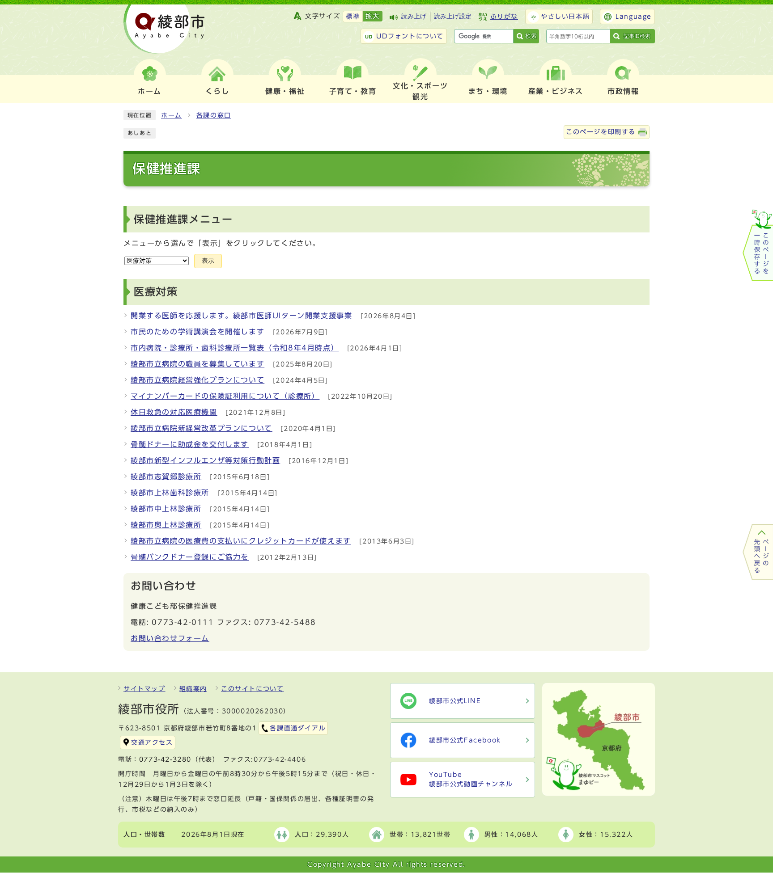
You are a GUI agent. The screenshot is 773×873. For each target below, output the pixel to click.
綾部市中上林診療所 (166, 508)
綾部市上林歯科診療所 (170, 492)
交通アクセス (152, 742)
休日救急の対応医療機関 (174, 412)
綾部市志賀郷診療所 (166, 476)
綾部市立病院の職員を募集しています (197, 363)
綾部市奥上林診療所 (166, 524)
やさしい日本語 (565, 16)
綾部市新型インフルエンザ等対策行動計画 (205, 460)
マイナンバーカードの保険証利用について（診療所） (225, 396)
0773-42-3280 (165, 759)
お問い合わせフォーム (170, 638)
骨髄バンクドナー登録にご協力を (190, 557)
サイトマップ (144, 689)
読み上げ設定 (452, 16)
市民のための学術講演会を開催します (197, 331)
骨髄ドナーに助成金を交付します (190, 444)
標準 (353, 16)
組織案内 (193, 689)
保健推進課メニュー (183, 219)
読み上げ (413, 16)
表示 (208, 260)
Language (634, 16)
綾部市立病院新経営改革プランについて (201, 428)
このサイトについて (252, 689)
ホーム (171, 115)
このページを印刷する (601, 132)
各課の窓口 (213, 115)
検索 (531, 36)
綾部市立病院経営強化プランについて (197, 380)
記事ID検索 (637, 36)
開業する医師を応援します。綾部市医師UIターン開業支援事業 (241, 315)
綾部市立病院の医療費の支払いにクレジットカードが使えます (241, 540)
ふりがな (504, 16)
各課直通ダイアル (298, 728)
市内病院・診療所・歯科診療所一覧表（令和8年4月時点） (235, 347)
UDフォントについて (410, 36)
